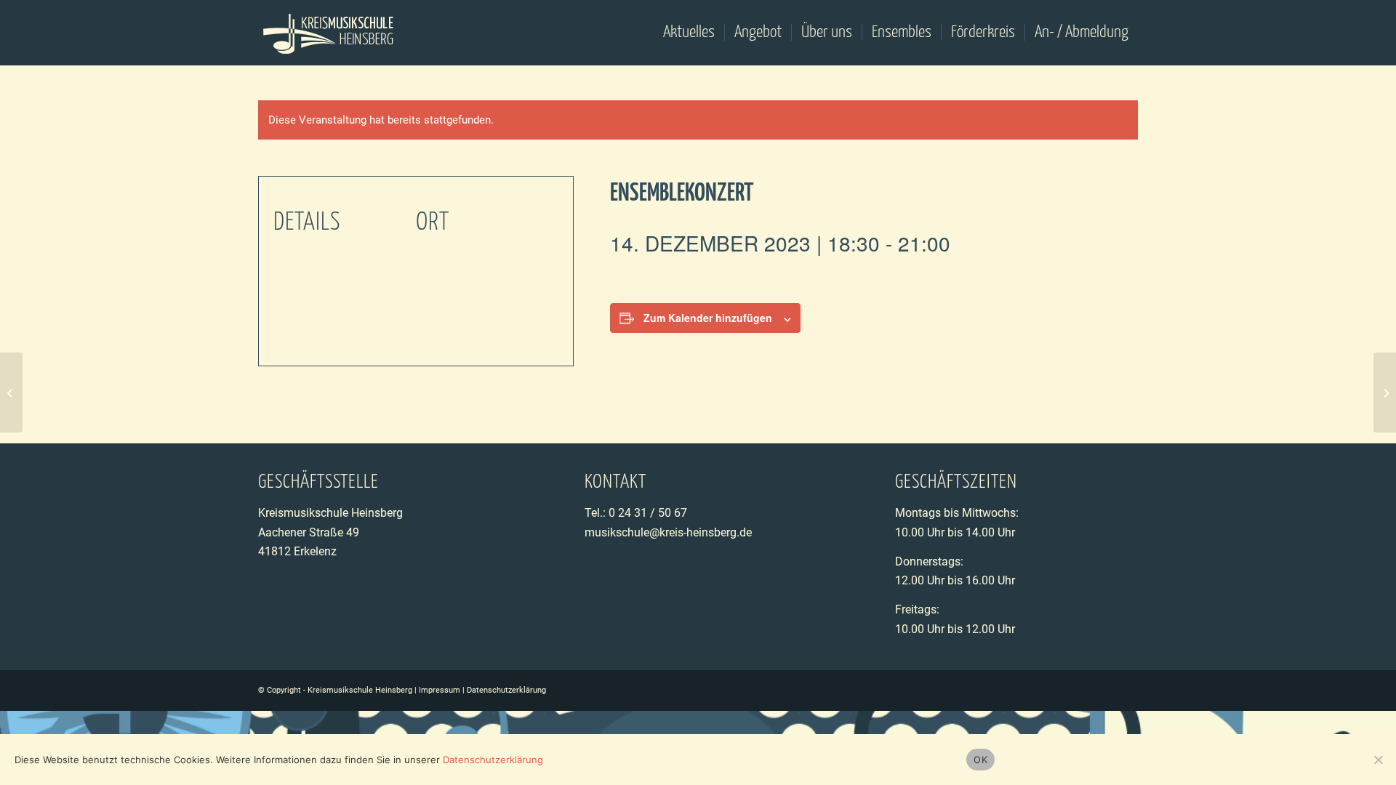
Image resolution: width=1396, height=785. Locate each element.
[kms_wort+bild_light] (329, 32)
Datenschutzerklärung (506, 690)
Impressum (439, 690)
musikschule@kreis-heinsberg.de (668, 532)
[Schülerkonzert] (11, 392)
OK (980, 759)
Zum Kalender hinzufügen (707, 317)
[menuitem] (689, 32)
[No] (1378, 759)
